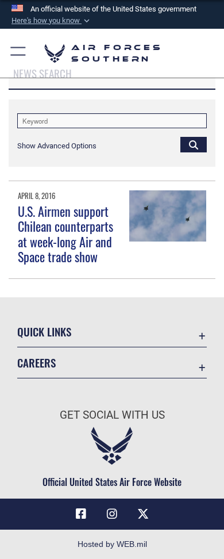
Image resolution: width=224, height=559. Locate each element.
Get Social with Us (112, 415)
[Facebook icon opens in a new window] (81, 514)
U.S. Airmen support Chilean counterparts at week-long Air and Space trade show (65, 234)
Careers (36, 362)
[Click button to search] (193, 144)
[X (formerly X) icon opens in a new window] (143, 514)
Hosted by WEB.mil (112, 544)
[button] (51, 20)
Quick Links (44, 331)
